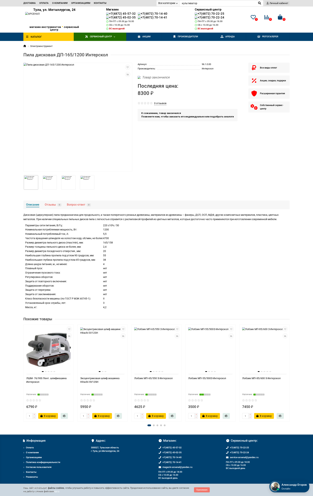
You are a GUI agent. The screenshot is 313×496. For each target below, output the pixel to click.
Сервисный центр (101, 36)
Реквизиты (32, 477)
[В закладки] (127, 67)
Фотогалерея (270, 36)
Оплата (30, 447)
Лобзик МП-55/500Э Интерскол (207, 378)
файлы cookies (56, 488)
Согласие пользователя (38, 467)
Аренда (230, 36)
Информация (35, 440)
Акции (146, 36)
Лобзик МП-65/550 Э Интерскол (153, 378)
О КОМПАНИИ (60, 3)
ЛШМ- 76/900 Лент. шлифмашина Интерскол (46, 380)
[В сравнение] (127, 74)
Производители (188, 36)
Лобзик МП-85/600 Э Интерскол (261, 378)
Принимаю (202, 490)
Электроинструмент (41, 46)
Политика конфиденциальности (43, 462)
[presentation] (24, 373)
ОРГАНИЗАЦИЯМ (80, 3)
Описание (32, 204)
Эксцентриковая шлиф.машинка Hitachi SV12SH (100, 380)
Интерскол (208, 68)
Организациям (34, 457)
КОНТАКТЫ (100, 3)
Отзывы (52, 204)
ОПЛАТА (44, 3)
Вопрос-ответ (78, 204)
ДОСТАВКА (29, 3)
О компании (32, 452)
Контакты (31, 472)
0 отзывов (160, 103)
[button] (149, 425)
